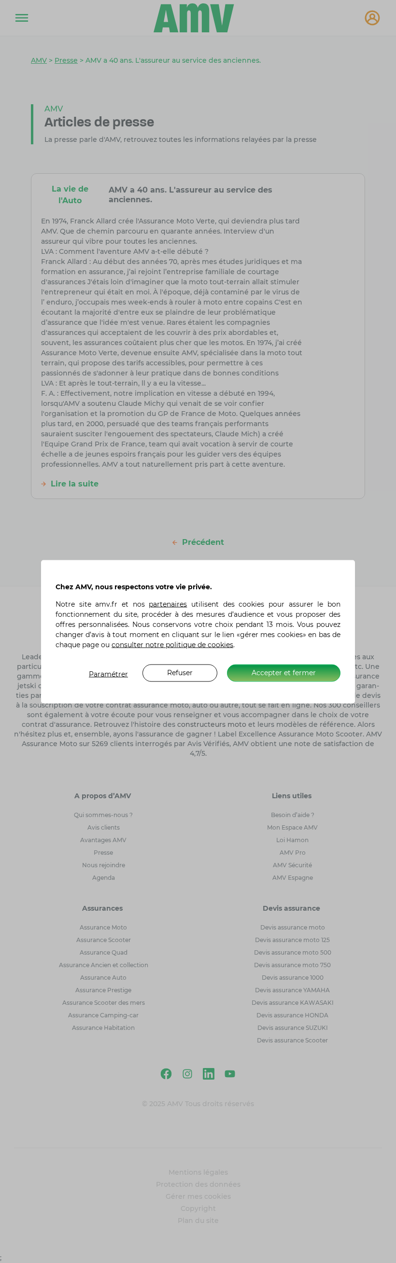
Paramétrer (108, 673)
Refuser (180, 672)
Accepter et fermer (284, 672)
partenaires (168, 603)
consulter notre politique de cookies (172, 644)
